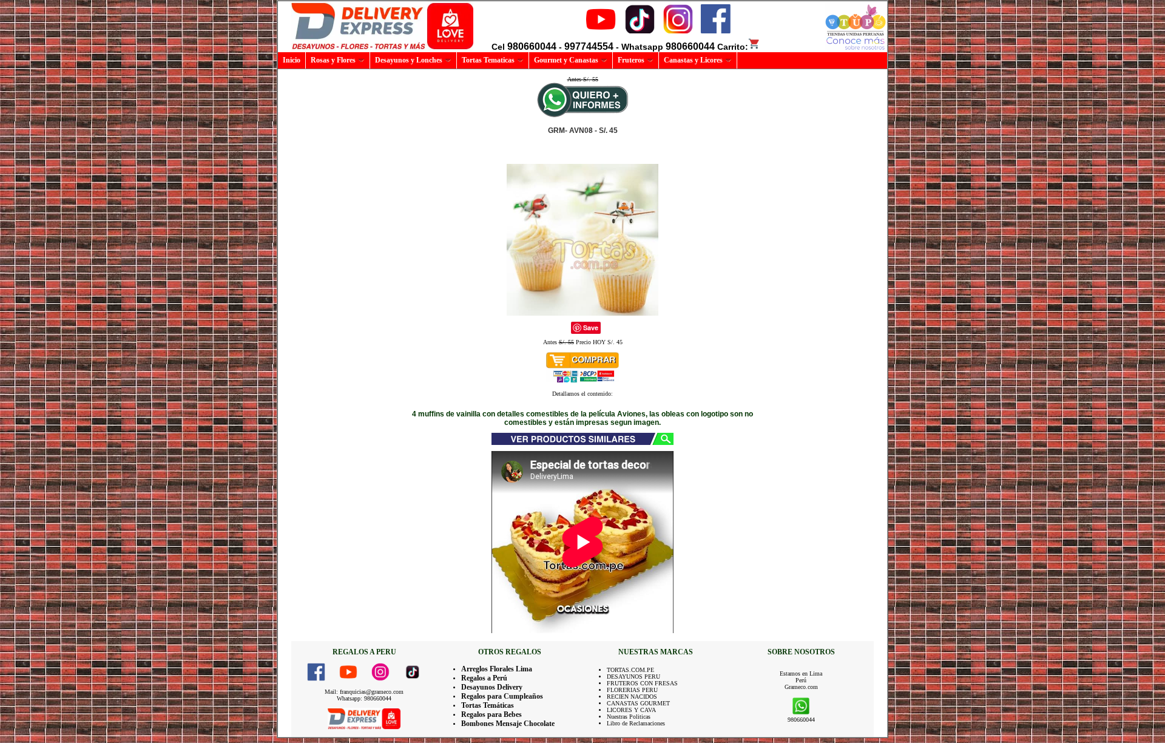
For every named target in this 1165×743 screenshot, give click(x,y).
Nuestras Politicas (628, 716)
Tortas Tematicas (488, 60)
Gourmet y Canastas (566, 60)
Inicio (291, 60)
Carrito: (732, 47)
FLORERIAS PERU (632, 690)
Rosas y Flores (333, 60)
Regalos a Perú (484, 678)
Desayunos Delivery (491, 687)
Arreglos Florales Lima (496, 669)
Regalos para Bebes (491, 714)
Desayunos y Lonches (408, 60)
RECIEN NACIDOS (632, 696)
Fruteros (631, 60)
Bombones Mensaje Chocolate (508, 723)
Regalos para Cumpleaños (502, 696)
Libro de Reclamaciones (636, 723)
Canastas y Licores (693, 60)
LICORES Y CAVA (631, 710)
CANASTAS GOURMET (638, 703)
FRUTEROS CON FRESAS (642, 683)
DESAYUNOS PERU (633, 676)
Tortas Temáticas (487, 705)
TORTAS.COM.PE (630, 670)
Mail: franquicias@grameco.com (364, 691)
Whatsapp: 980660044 (364, 698)
